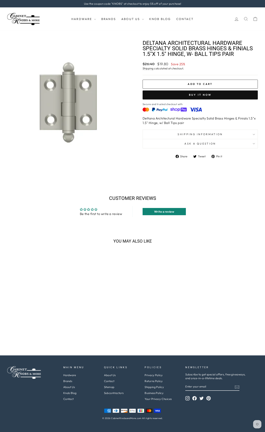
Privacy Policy (154, 375)
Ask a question (200, 143)
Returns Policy (154, 381)
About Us (131, 19)
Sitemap (109, 387)
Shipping (148, 68)
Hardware (82, 19)
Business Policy (154, 393)
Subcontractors (114, 393)
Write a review (164, 211)
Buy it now (200, 94)
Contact (185, 19)
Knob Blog (160, 19)
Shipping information (200, 134)
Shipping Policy (154, 387)
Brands (108, 19)
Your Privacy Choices (158, 399)
